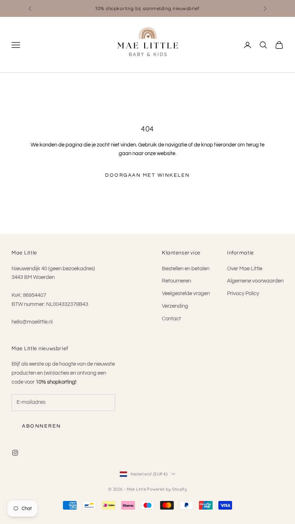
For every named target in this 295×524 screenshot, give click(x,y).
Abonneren (41, 426)
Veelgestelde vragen (186, 293)
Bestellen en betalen (185, 268)
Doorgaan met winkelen (147, 175)
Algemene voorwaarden (255, 281)
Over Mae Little (244, 268)
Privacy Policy (243, 293)
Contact (171, 318)
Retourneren (176, 281)
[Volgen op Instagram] (15, 452)
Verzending (175, 306)
